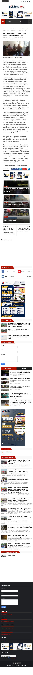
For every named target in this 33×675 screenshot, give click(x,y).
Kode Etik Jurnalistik (6, 614)
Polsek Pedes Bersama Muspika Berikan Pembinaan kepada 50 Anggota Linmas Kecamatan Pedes (18, 479)
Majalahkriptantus (6, 452)
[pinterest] (28, 1)
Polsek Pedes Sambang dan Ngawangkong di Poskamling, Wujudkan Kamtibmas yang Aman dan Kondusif (20, 527)
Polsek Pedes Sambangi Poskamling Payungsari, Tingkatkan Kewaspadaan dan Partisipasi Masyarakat (16, 190)
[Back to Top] (20, 663)
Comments (24, 368)
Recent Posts (8, 368)
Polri (22, 29)
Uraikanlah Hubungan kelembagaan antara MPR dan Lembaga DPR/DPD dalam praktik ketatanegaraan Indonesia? (19, 325)
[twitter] (24, 1)
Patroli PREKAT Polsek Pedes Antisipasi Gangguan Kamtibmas (14, 219)
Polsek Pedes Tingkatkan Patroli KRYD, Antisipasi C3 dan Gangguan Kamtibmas (18, 536)
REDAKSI (3, 641)
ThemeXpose (22, 665)
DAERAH (5, 186)
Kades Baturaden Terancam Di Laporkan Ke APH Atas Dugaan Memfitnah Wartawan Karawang (19, 462)
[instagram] (30, 1)
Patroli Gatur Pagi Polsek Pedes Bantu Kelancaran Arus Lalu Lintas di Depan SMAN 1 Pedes (19, 518)
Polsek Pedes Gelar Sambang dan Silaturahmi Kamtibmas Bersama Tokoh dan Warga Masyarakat (20, 395)
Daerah (8, 29)
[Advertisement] (12, 567)
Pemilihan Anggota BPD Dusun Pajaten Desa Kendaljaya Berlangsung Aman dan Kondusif (19, 509)
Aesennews (4, 454)
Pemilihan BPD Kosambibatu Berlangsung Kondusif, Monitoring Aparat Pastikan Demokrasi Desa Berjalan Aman (18, 500)
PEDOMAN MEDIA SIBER (7, 628)
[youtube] (26, 1)
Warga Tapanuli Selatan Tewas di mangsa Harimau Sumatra (19, 330)
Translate (13, 658)
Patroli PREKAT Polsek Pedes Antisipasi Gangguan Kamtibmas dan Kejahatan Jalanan (16, 205)
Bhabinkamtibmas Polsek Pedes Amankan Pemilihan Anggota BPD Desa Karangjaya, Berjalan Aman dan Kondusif (21, 402)
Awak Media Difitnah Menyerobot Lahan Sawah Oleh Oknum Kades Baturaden (18, 470)
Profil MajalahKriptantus (7, 621)
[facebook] (21, 1)
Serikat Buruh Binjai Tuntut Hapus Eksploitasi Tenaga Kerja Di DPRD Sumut (19, 544)
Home (4, 29)
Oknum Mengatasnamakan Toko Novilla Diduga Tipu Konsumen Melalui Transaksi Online (18, 337)
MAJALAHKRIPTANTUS (15, 29)
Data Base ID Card (6, 634)
